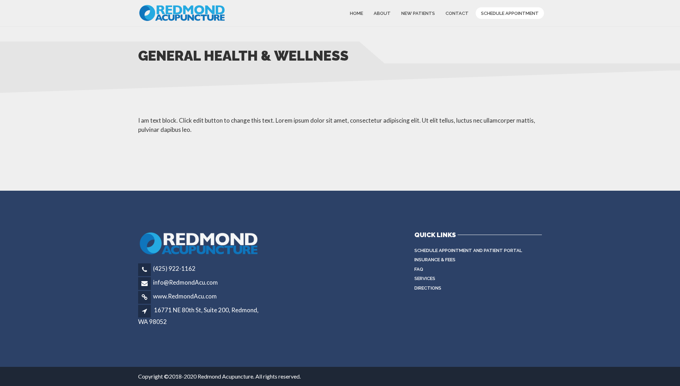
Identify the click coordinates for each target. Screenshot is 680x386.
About (382, 13)
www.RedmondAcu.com (185, 296)
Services (424, 278)
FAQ (418, 269)
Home (356, 13)
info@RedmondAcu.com (185, 282)
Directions (427, 288)
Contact (457, 13)
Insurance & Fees (434, 259)
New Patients (418, 13)
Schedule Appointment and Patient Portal (468, 250)
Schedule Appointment (510, 13)
